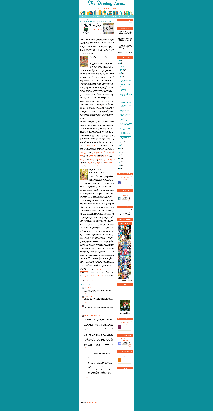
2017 (120, 152)
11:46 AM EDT (90, 287)
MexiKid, (99, 162)
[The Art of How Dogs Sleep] (125, 270)
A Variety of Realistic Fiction (125, 102)
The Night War (123, 88)
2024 (120, 63)
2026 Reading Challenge (125, 178)
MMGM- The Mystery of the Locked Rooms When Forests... (125, 137)
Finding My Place (91, 160)
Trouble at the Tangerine (125, 130)
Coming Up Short (101, 269)
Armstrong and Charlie (102, 156)
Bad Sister (89, 162)
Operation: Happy (123, 97)
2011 (120, 161)
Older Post (113, 396)
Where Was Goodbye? (124, 82)
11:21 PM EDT (97, 315)
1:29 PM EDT (90, 296)
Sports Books (130, 16)
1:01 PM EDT (96, 351)
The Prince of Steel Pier (95, 159)
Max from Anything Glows (89, 315)
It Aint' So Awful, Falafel (98, 152)
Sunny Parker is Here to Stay (126, 101)
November (122, 66)
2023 (120, 144)
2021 (120, 147)
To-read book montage (125, 223)
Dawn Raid (99, 165)
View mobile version (97, 398)
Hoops (110, 163)
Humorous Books (121, 16)
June (121, 73)
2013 (120, 158)
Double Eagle (103, 151)
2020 (120, 148)
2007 (120, 167)
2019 (120, 149)
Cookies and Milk (94, 158)
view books (130, 185)
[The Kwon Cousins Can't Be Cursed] (128, 267)
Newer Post (82, 396)
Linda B (85, 287)
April (121, 76)
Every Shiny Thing (84, 271)
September (122, 69)
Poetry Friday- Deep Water (125, 99)
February (122, 141)
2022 (120, 145)
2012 (120, 159)
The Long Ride (89, 156)
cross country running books (96, 275)
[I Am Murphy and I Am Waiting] (119, 241)
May (121, 74)
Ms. (122, 181)
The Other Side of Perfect (125, 112)
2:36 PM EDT (93, 305)
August (121, 70)
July (121, 72)
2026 (120, 60)
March (121, 139)
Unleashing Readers (97, 33)
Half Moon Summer (84, 276)
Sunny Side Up (98, 163)
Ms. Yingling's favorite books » (127, 280)
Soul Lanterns (87, 165)
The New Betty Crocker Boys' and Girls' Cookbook (94, 105)
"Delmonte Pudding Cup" (92, 145)
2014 (120, 157)
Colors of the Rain (104, 160)
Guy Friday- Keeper (124, 86)
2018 (120, 151)
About (85, 16)
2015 (120, 155)
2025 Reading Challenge (125, 195)
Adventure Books (97, 16)
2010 (120, 162)
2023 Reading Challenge (125, 339)
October (122, 67)
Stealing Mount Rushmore (98, 153)
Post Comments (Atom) (92, 402)
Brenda (85, 296)
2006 (120, 168)
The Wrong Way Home (124, 116)
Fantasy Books (105, 16)
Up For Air (107, 269)
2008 (120, 165)
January (122, 142)
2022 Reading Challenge (125, 356)
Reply (85, 293)
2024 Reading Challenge (125, 323)
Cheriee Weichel (87, 305)
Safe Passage (123, 132)
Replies (86, 349)
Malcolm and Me (93, 155)
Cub (90, 163)
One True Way (83, 158)
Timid (121, 98)
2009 (120, 164)
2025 (120, 62)
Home (82, 16)
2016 (120, 154)
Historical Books (113, 16)
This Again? (122, 103)
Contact (90, 16)
